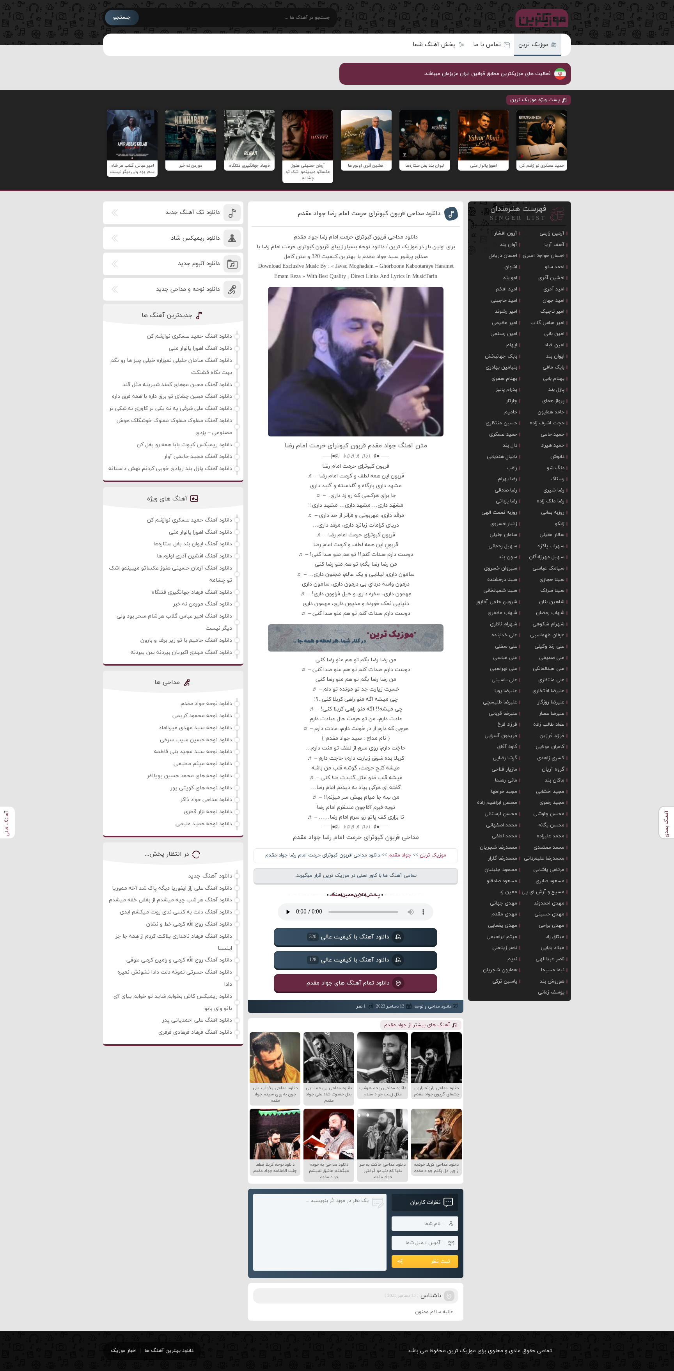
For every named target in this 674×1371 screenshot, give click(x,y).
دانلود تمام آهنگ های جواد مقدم (348, 983)
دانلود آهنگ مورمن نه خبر (202, 604)
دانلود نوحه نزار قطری (208, 811)
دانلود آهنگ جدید (210, 876)
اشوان (510, 267)
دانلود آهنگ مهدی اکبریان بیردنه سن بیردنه (181, 652)
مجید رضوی (551, 802)
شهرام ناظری (503, 624)
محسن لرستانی (500, 813)
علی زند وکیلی (549, 646)
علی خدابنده (504, 635)
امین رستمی (503, 333)
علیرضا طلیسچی (500, 702)
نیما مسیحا (552, 970)
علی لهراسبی (503, 668)
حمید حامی (552, 434)
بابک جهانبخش (501, 356)
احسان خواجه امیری (543, 255)
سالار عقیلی (551, 534)
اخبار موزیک (124, 1350)
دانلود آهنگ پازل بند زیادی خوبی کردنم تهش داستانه (170, 468)
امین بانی (554, 333)
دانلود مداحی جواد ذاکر (206, 799)
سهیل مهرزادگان (546, 557)
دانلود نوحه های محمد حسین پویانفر (189, 776)
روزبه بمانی (552, 512)
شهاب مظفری (502, 612)
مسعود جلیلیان (500, 869)
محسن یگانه (551, 825)
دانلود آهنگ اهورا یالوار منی (200, 348)
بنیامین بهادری (501, 367)
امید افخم (506, 289)
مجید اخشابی (550, 791)
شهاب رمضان (550, 612)
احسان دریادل (503, 255)
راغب (512, 468)
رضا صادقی (506, 490)
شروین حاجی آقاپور (496, 601)
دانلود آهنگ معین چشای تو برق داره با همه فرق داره (172, 396)
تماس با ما (487, 45)
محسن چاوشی (548, 813)
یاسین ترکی (504, 981)
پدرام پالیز (506, 389)
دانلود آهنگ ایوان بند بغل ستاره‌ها (192, 544)
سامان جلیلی (503, 534)
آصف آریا (554, 244)
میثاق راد (555, 936)
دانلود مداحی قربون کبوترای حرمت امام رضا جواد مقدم (369, 213)
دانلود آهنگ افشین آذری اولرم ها (194, 556)
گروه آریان (553, 769)
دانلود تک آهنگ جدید (192, 212)
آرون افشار (505, 233)
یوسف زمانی (551, 992)
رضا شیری (553, 490)
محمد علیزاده (550, 836)
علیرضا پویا (506, 690)
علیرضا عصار (551, 713)
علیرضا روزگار (550, 702)
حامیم (510, 412)
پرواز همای (553, 400)
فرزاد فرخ (507, 724)
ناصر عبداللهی (550, 959)
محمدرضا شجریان (498, 847)
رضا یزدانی (506, 501)
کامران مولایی (550, 746)
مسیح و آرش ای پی (542, 892)
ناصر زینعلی (504, 947)
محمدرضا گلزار (502, 858)
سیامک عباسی (548, 568)
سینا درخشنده (502, 579)
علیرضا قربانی (503, 713)
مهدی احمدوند (549, 903)
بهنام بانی (553, 378)
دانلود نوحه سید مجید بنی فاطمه (193, 751)
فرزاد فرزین (551, 735)
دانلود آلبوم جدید (199, 264)
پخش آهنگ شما (434, 45)
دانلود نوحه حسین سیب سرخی (196, 740)
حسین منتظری (501, 423)
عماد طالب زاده (548, 724)
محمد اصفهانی (501, 825)
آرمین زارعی (551, 233)
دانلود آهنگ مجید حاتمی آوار (198, 456)
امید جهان (553, 300)
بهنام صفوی (504, 378)
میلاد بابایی (552, 947)
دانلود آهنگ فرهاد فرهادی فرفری (195, 1032)
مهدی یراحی (551, 925)
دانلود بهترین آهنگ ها (169, 1350)
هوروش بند (552, 981)
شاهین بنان (551, 601)
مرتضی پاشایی (548, 869)
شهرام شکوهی (548, 624)
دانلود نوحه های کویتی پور (201, 788)
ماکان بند (554, 780)
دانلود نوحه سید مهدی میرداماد (195, 728)
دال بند (510, 445)
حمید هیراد (552, 445)
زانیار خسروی (503, 523)
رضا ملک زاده (550, 501)
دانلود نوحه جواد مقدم (206, 703)
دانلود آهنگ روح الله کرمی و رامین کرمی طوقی (179, 960)
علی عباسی (505, 657)
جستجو (122, 17)
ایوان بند (555, 356)
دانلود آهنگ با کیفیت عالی (349, 937)
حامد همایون (550, 412)
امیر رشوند (506, 311)
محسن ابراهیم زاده (497, 802)
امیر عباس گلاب (547, 322)
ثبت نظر (440, 1261)
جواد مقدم (399, 855)
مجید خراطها (504, 791)
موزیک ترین (533, 45)
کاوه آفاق (507, 746)
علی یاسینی (504, 680)
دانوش (557, 456)
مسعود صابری (550, 881)
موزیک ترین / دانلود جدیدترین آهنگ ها (540, 17)
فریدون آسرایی (500, 735)
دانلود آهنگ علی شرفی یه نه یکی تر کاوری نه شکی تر (170, 408)
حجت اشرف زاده (547, 423)
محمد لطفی (504, 836)
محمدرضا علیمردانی (544, 858)
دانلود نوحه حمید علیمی (204, 824)
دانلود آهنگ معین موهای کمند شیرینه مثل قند (177, 384)
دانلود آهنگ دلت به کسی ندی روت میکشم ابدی (176, 912)
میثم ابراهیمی (501, 936)
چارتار (511, 400)
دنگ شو (555, 468)
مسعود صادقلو (502, 881)
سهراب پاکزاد (550, 546)
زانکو (559, 523)
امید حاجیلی (504, 300)
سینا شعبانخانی (500, 590)
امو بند (510, 277)
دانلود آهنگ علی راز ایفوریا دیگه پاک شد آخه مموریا (172, 888)
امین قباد (554, 345)
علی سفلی (506, 646)
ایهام (511, 345)
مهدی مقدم (504, 914)
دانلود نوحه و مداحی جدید (188, 289)
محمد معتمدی (549, 847)
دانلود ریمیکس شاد (195, 238)
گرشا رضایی (505, 758)
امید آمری (553, 289)
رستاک (557, 479)
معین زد (508, 892)
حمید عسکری (503, 434)
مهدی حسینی (549, 914)
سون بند (508, 557)
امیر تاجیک (552, 311)
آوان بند (508, 244)
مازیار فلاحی (504, 769)
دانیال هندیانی (502, 456)
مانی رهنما (506, 780)
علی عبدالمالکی (548, 668)
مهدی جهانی (503, 903)
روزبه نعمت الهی (499, 512)
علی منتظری (551, 680)
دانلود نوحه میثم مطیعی (203, 763)
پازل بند (556, 389)
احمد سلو (554, 267)
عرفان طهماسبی (547, 635)
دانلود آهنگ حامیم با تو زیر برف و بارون (186, 640)
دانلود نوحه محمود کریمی (202, 715)
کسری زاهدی (550, 758)
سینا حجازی (551, 579)
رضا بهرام (507, 479)
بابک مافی (553, 367)
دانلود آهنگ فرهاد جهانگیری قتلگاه (192, 592)
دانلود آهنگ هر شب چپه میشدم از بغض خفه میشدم (170, 900)
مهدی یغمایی (502, 925)
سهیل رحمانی (502, 546)
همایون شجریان (500, 970)
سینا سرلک (552, 590)
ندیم (512, 959)
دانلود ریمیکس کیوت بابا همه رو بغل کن (184, 445)
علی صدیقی (551, 657)
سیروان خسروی (500, 568)
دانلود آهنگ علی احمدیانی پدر (197, 1020)
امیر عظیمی (504, 322)
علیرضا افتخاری (548, 690)
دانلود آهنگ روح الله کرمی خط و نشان (189, 924)
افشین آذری (551, 277)
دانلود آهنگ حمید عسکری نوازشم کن (189, 336)
